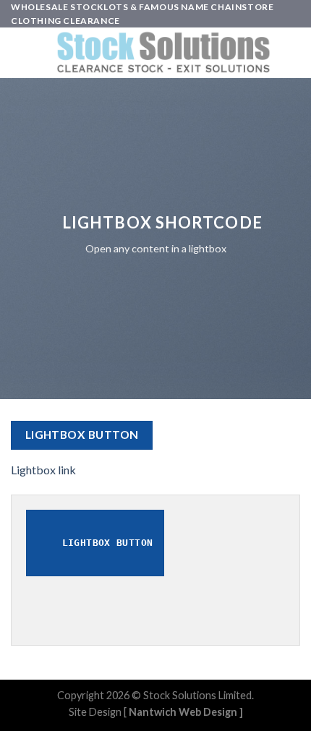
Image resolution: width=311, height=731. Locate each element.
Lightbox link (43, 469)
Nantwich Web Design (183, 712)
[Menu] (19, 53)
